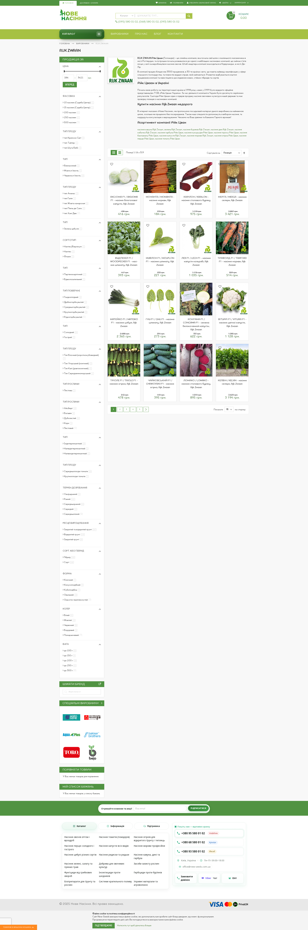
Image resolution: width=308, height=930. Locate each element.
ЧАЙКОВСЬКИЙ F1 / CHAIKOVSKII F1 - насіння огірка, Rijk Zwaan (160, 384)
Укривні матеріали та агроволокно (146, 883)
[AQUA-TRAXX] (71, 752)
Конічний (70, 580)
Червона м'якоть (74, 176)
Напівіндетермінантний (77, 453)
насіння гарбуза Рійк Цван (170, 133)
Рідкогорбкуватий (75, 317)
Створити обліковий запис (202, 3)
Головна (68, 3)
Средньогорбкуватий (77, 307)
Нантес (70, 251)
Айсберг (70, 408)
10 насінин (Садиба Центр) (79, 102)
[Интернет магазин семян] (85, 15)
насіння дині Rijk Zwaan (222, 129)
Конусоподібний (74, 585)
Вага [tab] (66, 644)
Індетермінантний (75, 444)
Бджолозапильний (75, 279)
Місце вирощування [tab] (76, 523)
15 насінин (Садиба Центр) (79, 107)
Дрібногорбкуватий (76, 302)
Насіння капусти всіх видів (113, 845)
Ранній (70, 499)
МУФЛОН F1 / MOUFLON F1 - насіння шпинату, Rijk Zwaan (160, 261)
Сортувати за (213, 153)
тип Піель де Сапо (75, 208)
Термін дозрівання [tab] (75, 488)
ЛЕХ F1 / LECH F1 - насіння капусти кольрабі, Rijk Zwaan (196, 261)
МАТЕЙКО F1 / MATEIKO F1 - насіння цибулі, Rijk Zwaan (124, 323)
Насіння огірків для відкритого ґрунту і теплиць (149, 838)
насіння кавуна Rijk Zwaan (150, 129)
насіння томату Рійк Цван (167, 139)
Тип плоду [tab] (69, 131)
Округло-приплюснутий (78, 600)
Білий (69, 615)
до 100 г (70, 650)
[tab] (79, 826)
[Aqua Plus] (71, 735)
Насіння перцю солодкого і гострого (79, 847)
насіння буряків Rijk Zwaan (196, 129)
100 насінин (72, 112)
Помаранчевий (73, 635)
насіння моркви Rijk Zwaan (200, 136)
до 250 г (70, 665)
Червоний (71, 625)
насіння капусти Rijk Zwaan (172, 136)
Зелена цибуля (73, 229)
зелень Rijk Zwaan (173, 129)
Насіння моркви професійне (149, 845)
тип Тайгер (71, 143)
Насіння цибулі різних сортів (80, 854)
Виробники (83, 44)
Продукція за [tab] (73, 59)
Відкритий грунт (75, 534)
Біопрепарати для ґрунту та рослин (79, 883)
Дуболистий (72, 418)
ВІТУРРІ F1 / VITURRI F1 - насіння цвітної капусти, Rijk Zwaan (232, 323)
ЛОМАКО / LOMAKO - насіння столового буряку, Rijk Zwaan (196, 384)
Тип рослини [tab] (71, 384)
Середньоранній (74, 504)
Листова (70, 390)
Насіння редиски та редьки (114, 854)
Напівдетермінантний (77, 448)
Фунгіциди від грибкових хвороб (78, 874)
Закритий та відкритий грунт (81, 529)
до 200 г (71, 660)
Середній (71, 509)
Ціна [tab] (66, 66)
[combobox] (154, 16)
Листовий (71, 428)
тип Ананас (71, 193)
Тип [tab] (65, 159)
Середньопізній (74, 514)
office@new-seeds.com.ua (196, 866)
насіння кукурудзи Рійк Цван (198, 133)
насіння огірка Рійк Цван (226, 136)
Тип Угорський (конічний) (78, 363)
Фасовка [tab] (69, 96)
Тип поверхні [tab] (71, 291)
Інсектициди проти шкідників (109, 874)
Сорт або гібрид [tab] (73, 551)
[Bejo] (92, 752)
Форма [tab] (67, 574)
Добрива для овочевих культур (111, 865)
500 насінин (72, 122)
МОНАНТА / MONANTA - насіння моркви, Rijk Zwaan (160, 200)
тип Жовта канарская (76, 203)
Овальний (71, 595)
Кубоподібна (72, 590)
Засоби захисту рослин (146, 863)
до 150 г (70, 655)
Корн (68, 423)
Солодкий (71, 332)
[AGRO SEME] (71, 717)
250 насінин (72, 117)
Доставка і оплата (89, 3)
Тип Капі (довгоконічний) (78, 368)
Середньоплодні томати (78, 471)
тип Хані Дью (72, 213)
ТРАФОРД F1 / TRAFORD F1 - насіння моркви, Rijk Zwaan (232, 261)
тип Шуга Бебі (73, 148)
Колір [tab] (66, 609)
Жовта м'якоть (73, 171)
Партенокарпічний (75, 274)
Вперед (69, 84)
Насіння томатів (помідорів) (114, 836)
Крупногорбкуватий (76, 312)
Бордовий (71, 630)
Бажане (162, 3)
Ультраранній (72, 494)
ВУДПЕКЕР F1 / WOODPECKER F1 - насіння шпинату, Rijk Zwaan (124, 261)
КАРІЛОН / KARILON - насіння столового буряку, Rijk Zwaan (196, 200)
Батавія (70, 413)
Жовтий (70, 620)
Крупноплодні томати (77, 476)
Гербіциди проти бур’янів (148, 872)
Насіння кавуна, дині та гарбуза (147, 856)
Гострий (70, 337)
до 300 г (70, 670)
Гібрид (70, 557)
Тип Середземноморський (79, 373)
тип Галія (70, 198)
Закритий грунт (74, 539)
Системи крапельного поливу (115, 881)
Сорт (69, 562)
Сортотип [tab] (69, 240)
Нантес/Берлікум (75, 247)
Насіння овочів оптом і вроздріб (77, 838)
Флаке (69, 256)
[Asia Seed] (92, 717)
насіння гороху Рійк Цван (226, 133)
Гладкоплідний (73, 297)
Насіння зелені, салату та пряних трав (78, 865)
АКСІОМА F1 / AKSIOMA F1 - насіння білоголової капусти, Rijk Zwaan (124, 200)
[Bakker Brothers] (92, 735)
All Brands (99, 685)
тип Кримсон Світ (75, 138)
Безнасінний (72, 166)
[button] (111, 164)
